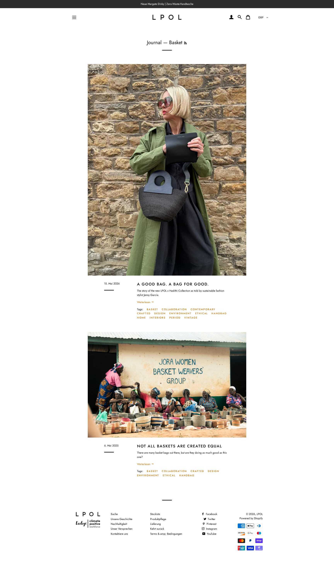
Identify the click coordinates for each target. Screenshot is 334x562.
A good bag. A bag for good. (173, 284)
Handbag (219, 313)
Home (141, 318)
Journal (154, 42)
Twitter (211, 519)
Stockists (155, 514)
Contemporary (203, 309)
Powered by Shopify (251, 518)
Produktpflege (158, 519)
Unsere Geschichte (121, 519)
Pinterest (211, 524)
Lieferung (155, 524)
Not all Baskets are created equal (179, 446)
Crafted (144, 313)
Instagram (211, 529)
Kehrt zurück (157, 529)
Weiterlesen (144, 302)
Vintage (191, 318)
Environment (180, 313)
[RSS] (185, 43)
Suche (114, 514)
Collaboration (174, 309)
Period (175, 318)
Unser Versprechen (121, 529)
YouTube (211, 534)
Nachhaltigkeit (119, 524)
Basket (152, 309)
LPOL (260, 514)
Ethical (201, 313)
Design (160, 313)
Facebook (211, 514)
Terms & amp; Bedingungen (166, 534)
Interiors (158, 318)
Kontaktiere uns (119, 534)
